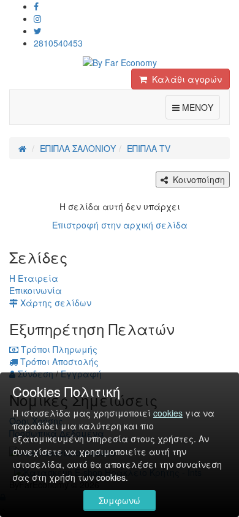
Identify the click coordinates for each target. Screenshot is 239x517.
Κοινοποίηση (196, 179)
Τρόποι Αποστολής (58, 361)
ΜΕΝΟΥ (200, 106)
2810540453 (58, 43)
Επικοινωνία (35, 290)
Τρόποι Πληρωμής (57, 349)
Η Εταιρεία (33, 278)
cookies (168, 413)
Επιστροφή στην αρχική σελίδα (120, 225)
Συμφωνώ (119, 500)
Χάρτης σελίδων (54, 302)
